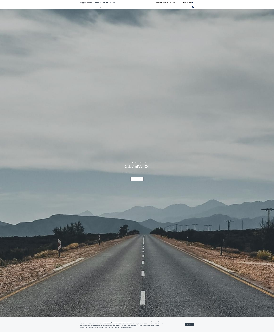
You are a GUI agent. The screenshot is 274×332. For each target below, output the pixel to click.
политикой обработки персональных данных (117, 322)
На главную (135, 179)
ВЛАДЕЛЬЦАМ (102, 7)
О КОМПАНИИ (112, 7)
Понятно (189, 324)
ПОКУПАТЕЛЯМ (91, 7)
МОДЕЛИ (82, 7)
